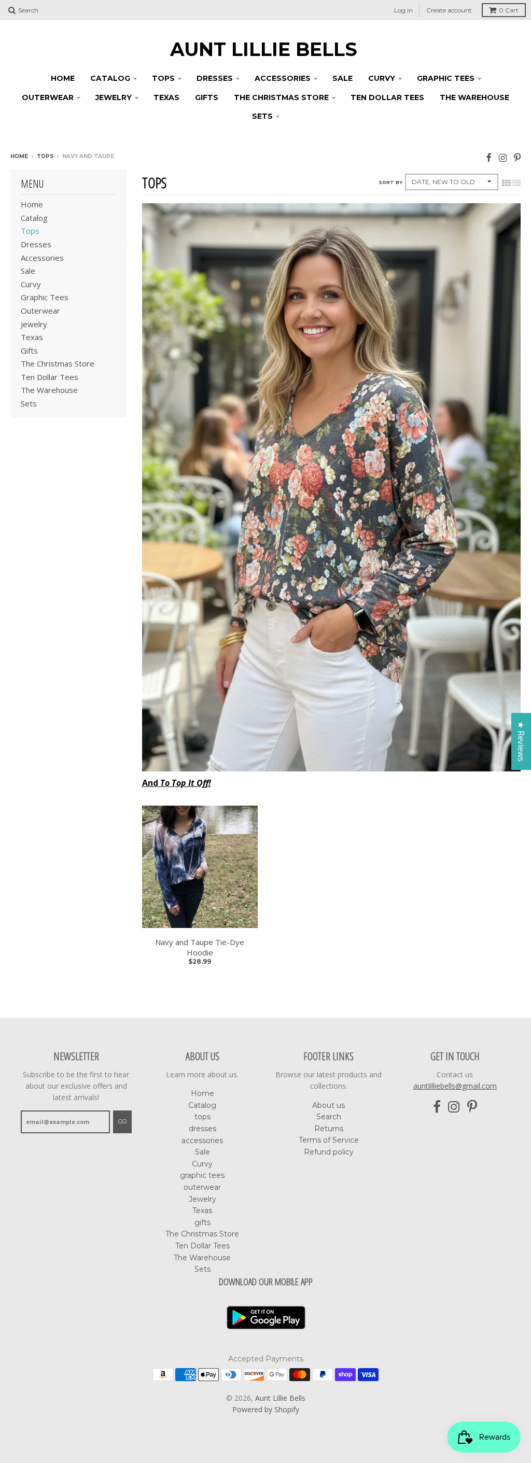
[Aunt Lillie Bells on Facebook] (489, 157)
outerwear (48, 97)
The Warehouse (474, 97)
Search (328, 1116)
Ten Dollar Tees (387, 97)
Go (122, 1121)
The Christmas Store (281, 97)
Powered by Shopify (265, 1409)
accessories (283, 78)
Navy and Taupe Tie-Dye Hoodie (199, 947)
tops (163, 78)
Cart (509, 10)
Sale (342, 78)
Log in (403, 10)
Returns (328, 1128)
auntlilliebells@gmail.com (455, 1086)
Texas (166, 97)
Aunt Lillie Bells (263, 49)
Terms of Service (329, 1140)
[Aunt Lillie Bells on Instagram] (503, 157)
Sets (262, 116)
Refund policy (329, 1152)
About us (328, 1105)
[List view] (516, 183)
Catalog (110, 78)
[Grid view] (506, 183)
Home (63, 78)
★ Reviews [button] (521, 741)
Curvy (381, 78)
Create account (449, 10)
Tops (45, 156)
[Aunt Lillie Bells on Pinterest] (517, 157)
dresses (215, 78)
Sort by (390, 182)
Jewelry (113, 97)
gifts (206, 97)
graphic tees (445, 78)
